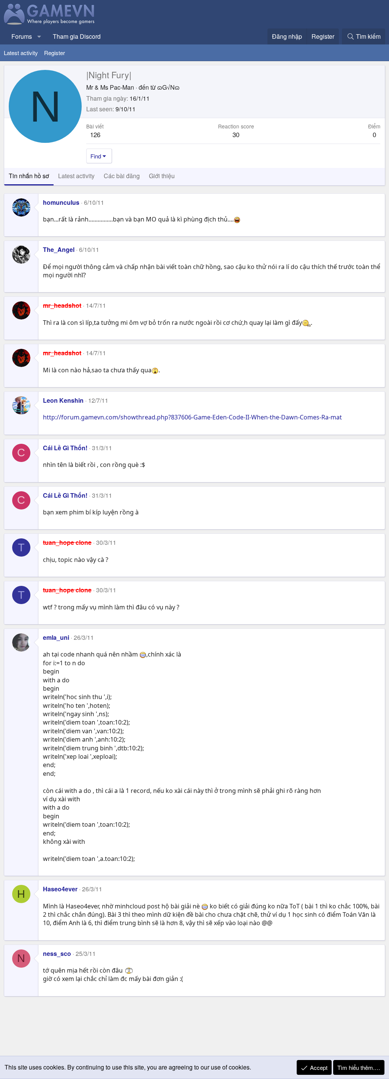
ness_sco (57, 953)
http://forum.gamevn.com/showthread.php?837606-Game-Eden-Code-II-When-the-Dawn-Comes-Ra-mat (192, 417)
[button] (39, 36)
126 (95, 134)
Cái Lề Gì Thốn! (65, 447)
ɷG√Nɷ (168, 87)
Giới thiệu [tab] (162, 175)
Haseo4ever (60, 888)
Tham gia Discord (77, 36)
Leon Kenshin (63, 400)
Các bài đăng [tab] (122, 175)
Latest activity (21, 53)
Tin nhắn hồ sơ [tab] (29, 175)
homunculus (61, 202)
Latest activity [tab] (76, 175)
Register (54, 53)
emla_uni (56, 637)
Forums (21, 36)
